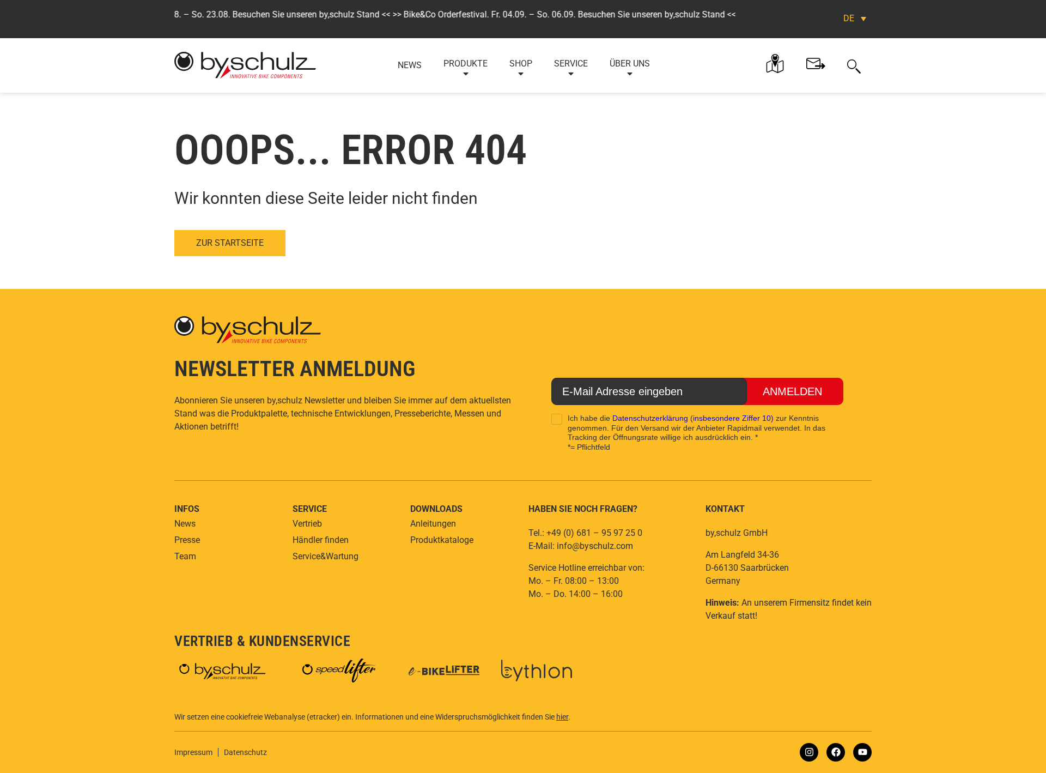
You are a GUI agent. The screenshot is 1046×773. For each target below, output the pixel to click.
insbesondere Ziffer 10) (733, 418)
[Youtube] (862, 752)
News (410, 65)
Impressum (193, 752)
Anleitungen (433, 523)
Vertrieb (307, 523)
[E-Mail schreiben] (815, 63)
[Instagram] (809, 752)
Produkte (465, 63)
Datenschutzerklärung (650, 418)
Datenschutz (245, 752)
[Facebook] (835, 752)
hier (562, 716)
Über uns (630, 63)
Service (571, 63)
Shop (520, 63)
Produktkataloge (441, 540)
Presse (187, 540)
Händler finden (321, 540)
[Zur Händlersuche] (774, 63)
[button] (854, 65)
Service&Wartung (325, 556)
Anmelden (792, 391)
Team (185, 556)
